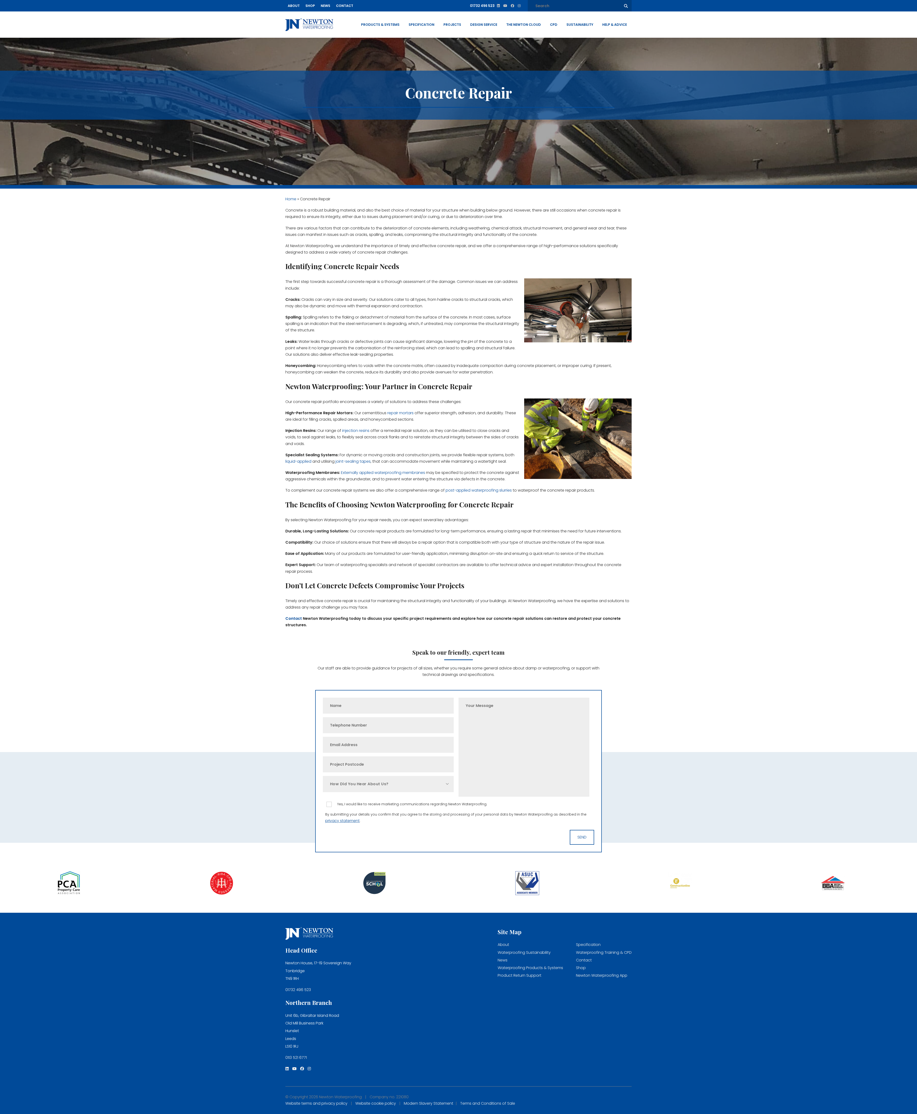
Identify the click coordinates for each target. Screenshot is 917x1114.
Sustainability (579, 24)
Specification (421, 24)
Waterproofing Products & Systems (530, 968)
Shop (310, 5)
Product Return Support (519, 975)
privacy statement (342, 820)
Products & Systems (380, 24)
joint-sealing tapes (353, 461)
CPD (553, 24)
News (325, 5)
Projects (452, 24)
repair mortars (400, 413)
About (294, 5)
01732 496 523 (298, 989)
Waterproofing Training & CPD (604, 952)
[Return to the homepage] (309, 24)
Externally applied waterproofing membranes (383, 472)
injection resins (355, 430)
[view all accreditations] (161, 883)
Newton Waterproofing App (601, 975)
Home (290, 199)
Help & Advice (614, 24)
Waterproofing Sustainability (524, 952)
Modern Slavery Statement (428, 1103)
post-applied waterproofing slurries (479, 490)
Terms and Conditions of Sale (487, 1103)
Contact (344, 5)
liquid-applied (298, 461)
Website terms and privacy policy (316, 1103)
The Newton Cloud (523, 24)
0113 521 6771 (296, 1057)
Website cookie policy (375, 1103)
